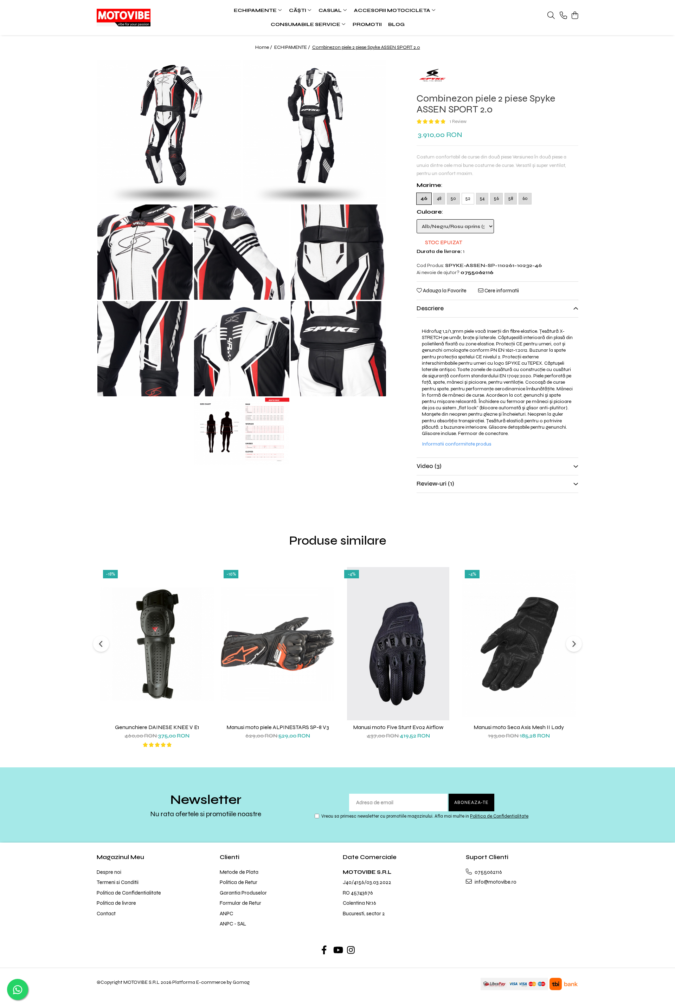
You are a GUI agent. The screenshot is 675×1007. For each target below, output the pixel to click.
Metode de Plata (239, 872)
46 (424, 198)
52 (467, 198)
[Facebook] (324, 950)
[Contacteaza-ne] (563, 16)
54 (482, 198)
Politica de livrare (116, 903)
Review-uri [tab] (435, 483)
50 (453, 198)
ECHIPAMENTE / (292, 47)
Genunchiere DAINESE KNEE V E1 (157, 727)
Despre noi (109, 872)
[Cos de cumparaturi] (574, 16)
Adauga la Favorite (444, 290)
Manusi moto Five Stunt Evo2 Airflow (398, 727)
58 (510, 198)
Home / (264, 47)
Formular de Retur (240, 903)
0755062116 (488, 872)
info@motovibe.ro (495, 882)
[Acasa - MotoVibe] (141, 17)
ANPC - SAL (233, 924)
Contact (106, 913)
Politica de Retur (238, 882)
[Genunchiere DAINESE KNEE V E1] (157, 643)
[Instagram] (351, 950)
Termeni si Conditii (118, 882)
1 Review (458, 121)
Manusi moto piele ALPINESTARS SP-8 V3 (277, 727)
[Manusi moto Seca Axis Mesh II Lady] (519, 643)
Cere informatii (501, 290)
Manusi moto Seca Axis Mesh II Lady (519, 727)
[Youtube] (338, 950)
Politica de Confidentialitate (499, 816)
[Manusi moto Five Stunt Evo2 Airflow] (398, 643)
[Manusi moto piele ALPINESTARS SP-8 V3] (277, 643)
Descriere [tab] (430, 308)
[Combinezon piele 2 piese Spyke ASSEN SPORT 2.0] (169, 131)
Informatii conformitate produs (456, 444)
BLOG (396, 24)
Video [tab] (429, 466)
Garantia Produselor (243, 893)
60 (525, 198)
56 (496, 198)
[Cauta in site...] (551, 16)
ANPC (226, 913)
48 (439, 198)
